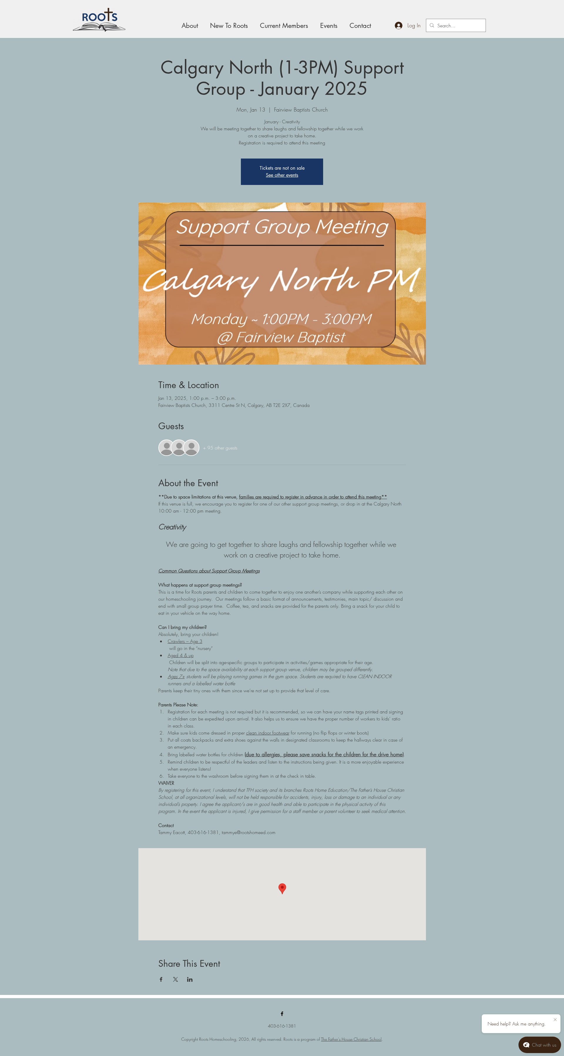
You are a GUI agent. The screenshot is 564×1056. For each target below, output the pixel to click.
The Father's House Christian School (351, 1039)
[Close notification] (555, 1020)
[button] (328, 25)
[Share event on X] (175, 979)
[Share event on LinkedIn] (190, 979)
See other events (282, 175)
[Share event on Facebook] (161, 979)
